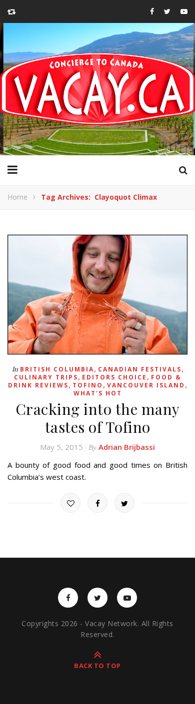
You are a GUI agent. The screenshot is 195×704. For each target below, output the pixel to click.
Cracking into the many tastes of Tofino (98, 418)
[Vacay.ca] (97, 89)
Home (18, 197)
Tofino (87, 385)
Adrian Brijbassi (126, 447)
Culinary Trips (46, 377)
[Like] (70, 503)
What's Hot (98, 393)
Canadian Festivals (140, 369)
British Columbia (57, 369)
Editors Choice (114, 377)
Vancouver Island (146, 385)
